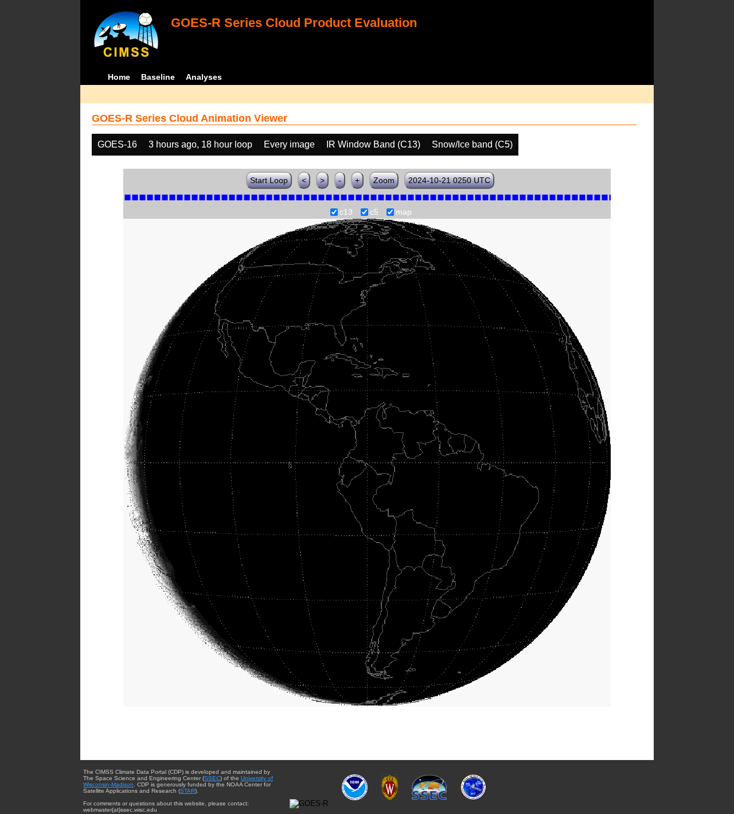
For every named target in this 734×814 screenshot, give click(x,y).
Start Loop (269, 180)
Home (119, 77)
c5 (374, 212)
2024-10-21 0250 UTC (449, 180)
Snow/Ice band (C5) (472, 144)
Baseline (158, 77)
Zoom (384, 180)
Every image (289, 144)
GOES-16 (117, 144)
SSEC (212, 778)
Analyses (204, 77)
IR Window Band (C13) (373, 144)
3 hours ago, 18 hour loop (200, 144)
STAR (187, 791)
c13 (346, 212)
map (404, 212)
